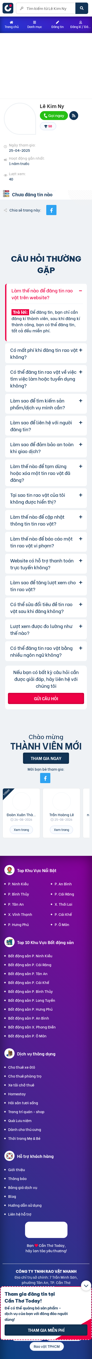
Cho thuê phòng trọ (24, 1076)
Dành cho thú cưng (24, 1129)
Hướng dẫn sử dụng (25, 1205)
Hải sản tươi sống (23, 1102)
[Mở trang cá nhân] (21, 801)
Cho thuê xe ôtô (21, 1067)
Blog (12, 1196)
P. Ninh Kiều (18, 883)
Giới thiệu (16, 1169)
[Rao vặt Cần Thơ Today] (9, 8)
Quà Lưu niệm (19, 1120)
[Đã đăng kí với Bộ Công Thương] (46, 1236)
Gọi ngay (56, 115)
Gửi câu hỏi (46, 698)
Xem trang (21, 829)
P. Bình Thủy (18, 894)
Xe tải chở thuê (21, 1084)
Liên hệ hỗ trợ (19, 1214)
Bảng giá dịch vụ (22, 1187)
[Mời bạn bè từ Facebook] (45, 778)
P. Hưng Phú (18, 924)
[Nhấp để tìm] (81, 8)
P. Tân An (16, 904)
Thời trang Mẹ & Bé (24, 1138)
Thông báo (17, 1178)
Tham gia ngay (46, 758)
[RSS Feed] (73, 115)
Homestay (17, 1093)
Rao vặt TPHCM (47, 1346)
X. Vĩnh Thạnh (20, 914)
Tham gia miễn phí (46, 1330)
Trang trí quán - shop (26, 1111)
